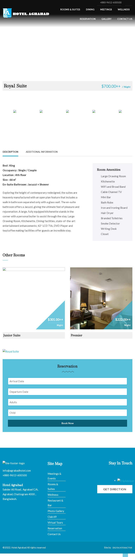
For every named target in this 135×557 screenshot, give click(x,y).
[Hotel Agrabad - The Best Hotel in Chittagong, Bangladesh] (26, 12)
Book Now (68, 423)
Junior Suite (11, 335)
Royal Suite (15, 86)
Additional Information (42, 151)
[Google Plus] (131, 151)
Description (10, 151)
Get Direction (114, 489)
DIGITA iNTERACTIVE (122, 547)
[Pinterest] (126, 151)
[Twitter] (120, 151)
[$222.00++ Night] (101, 298)
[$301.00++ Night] (34, 298)
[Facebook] (115, 151)
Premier (76, 335)
